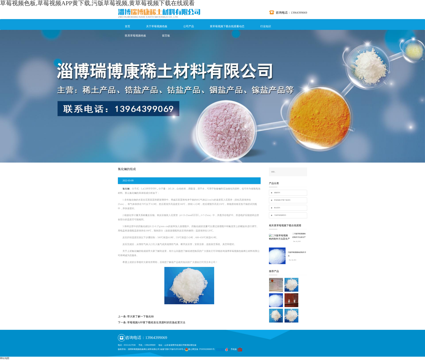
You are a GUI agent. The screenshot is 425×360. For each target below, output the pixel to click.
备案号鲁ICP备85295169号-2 (172, 349)
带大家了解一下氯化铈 (140, 316)
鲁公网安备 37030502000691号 (201, 349)
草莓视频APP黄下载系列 (282, 200)
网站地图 (4, 358)
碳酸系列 (277, 192)
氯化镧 (126, 188)
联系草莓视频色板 (135, 35)
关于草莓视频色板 (156, 26)
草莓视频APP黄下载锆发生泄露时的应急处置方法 (156, 322)
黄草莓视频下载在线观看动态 (227, 26)
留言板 (166, 35)
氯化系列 (277, 208)
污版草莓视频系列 (280, 215)
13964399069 (299, 12)
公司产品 (188, 26)
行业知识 (265, 26)
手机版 (234, 349)
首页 (127, 26)
